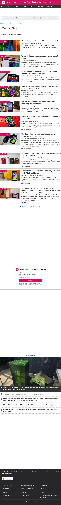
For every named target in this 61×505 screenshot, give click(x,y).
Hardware (41, 6)
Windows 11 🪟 (37, 18)
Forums (42, 492)
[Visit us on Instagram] (33, 2)
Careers (42, 488)
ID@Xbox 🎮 (49, 18)
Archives (39, 207)
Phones (9, 23)
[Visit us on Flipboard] (35, 2)
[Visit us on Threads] (38, 2)
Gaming (24, 6)
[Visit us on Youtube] (30, 2)
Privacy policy (43, 485)
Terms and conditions (8, 485)
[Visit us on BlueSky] (40, 2)
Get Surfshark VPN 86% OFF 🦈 (20, 18)
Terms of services (34, 283)
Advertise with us (6, 495)
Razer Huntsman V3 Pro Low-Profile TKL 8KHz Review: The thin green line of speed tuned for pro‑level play (31, 410)
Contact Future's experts (27, 485)
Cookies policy (5, 488)
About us (23, 492)
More (48, 6)
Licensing (4, 492)
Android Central (25, 495)
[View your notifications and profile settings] (50, 2)
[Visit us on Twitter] (28, 2)
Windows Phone (17, 23)
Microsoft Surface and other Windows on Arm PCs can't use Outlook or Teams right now (29, 405)
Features (8, 6)
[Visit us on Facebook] (25, 2)
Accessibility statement (27, 488)
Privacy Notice (36, 284)
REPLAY (32, 6)
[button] (56, 2)
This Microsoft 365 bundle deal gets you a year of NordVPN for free (23, 394)
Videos (17, 6)
